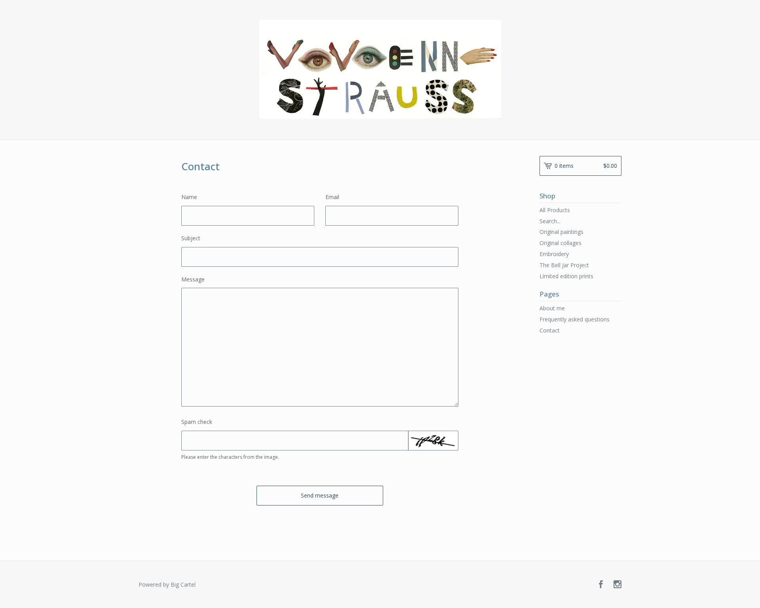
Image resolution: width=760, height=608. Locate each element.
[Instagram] (617, 584)
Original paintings (561, 232)
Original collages (560, 243)
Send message (319, 495)
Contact (550, 330)
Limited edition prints (566, 276)
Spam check (196, 422)
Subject (190, 238)
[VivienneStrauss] (380, 69)
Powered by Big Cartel (167, 584)
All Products (555, 210)
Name (189, 197)
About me (552, 308)
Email (332, 197)
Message (193, 279)
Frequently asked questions (575, 319)
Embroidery (554, 254)
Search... (550, 221)
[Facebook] (601, 584)
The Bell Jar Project (564, 265)
